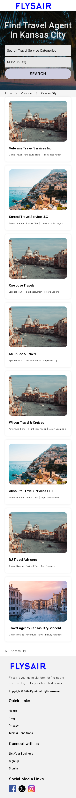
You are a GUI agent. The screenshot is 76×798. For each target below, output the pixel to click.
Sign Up (14, 761)
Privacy (14, 725)
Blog (12, 718)
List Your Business (21, 753)
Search (38, 73)
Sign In (13, 768)
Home (8, 93)
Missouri (26, 93)
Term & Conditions (21, 733)
